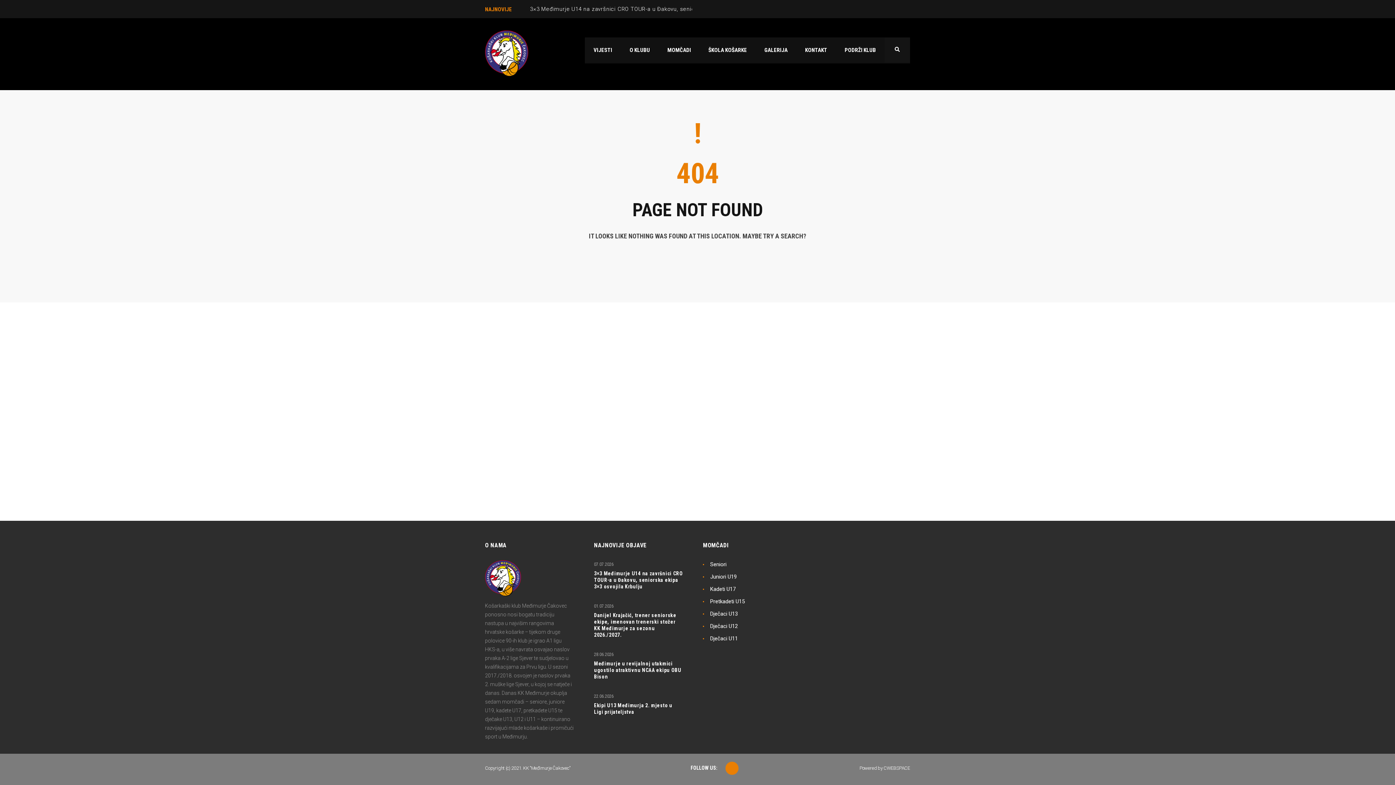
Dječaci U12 (724, 626)
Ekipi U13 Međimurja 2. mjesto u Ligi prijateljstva (633, 709)
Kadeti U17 (723, 589)
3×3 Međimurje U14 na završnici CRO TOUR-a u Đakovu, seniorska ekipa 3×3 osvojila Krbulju (653, 9)
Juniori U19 (723, 576)
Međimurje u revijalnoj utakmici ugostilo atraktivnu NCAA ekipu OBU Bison (638, 670)
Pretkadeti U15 (727, 601)
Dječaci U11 (724, 638)
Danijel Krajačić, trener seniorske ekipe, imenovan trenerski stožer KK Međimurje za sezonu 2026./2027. (635, 625)
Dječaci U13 (724, 614)
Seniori (718, 564)
